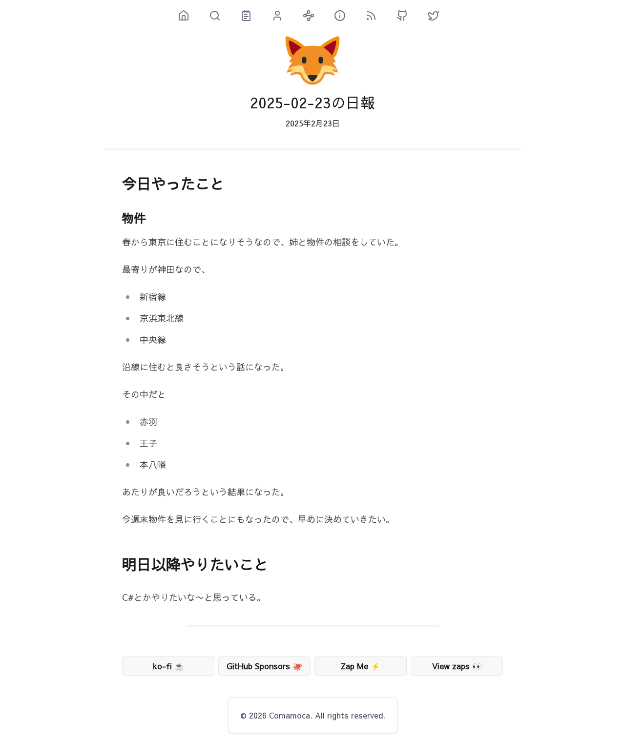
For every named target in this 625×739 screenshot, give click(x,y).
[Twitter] (437, 15)
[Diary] (250, 15)
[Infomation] (343, 15)
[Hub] (312, 15)
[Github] (406, 15)
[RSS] (375, 15)
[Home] (187, 15)
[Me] (281, 15)
